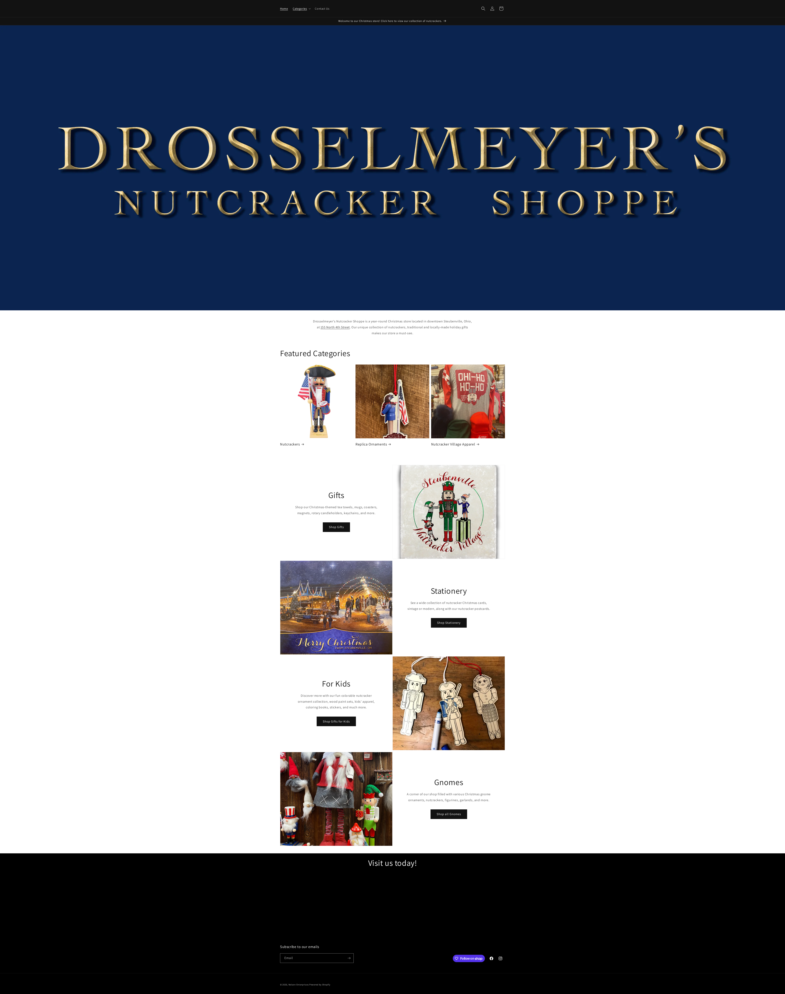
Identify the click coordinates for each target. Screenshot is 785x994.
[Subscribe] (348, 958)
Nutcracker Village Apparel (453, 444)
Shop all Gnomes (449, 814)
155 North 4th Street (335, 327)
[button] (301, 8)
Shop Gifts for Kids (336, 721)
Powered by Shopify (319, 984)
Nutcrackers (290, 444)
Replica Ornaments (371, 444)
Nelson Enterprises (298, 984)
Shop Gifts (336, 527)
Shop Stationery (449, 623)
